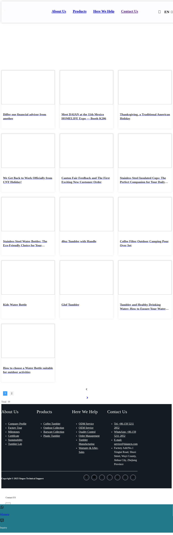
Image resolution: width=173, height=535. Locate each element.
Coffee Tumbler (51, 423)
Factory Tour (15, 427)
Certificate (13, 435)
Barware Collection (53, 431)
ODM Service (86, 423)
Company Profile (17, 423)
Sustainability (15, 439)
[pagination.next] (87, 398)
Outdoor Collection (53, 427)
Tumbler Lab (15, 443)
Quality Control (87, 431)
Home (82, 43)
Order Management (89, 435)
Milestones (14, 431)
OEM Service (86, 427)
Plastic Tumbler (51, 435)
